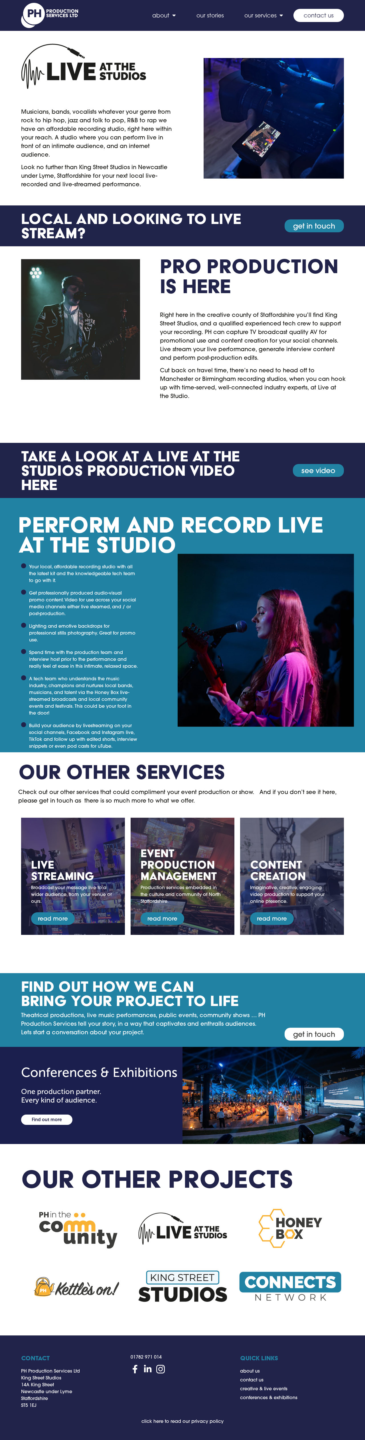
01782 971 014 (146, 1357)
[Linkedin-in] (147, 1369)
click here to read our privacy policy (182, 1421)
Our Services (260, 15)
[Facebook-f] (135, 1369)
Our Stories (210, 15)
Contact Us (319, 15)
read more (53, 918)
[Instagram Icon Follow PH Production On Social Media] (160, 1369)
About (160, 15)
